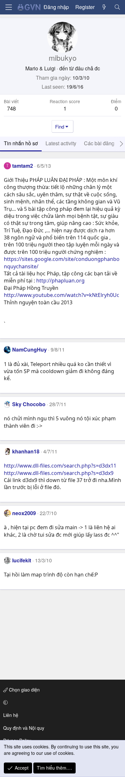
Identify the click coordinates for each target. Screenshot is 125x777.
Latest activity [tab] (61, 143)
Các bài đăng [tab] (99, 143)
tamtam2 (22, 165)
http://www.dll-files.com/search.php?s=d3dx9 (58, 473)
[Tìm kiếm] (117, 7)
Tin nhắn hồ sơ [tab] (21, 143)
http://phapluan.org (60, 280)
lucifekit (21, 560)
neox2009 (24, 513)
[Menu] (8, 7)
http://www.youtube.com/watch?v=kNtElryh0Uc (61, 295)
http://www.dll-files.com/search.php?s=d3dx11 (60, 465)
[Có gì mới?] (104, 7)
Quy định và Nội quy (23, 728)
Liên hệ (10, 715)
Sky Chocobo (29, 404)
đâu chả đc (87, 68)
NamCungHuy (29, 349)
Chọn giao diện (24, 689)
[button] (61, 702)
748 (11, 108)
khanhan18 (25, 451)
